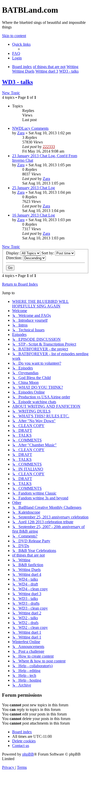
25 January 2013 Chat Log (33, 188)
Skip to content (14, 36)
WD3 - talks (17, 82)
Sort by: (48, 253)
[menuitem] (16, 53)
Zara (21, 133)
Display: (13, 253)
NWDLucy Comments (30, 128)
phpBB (28, 754)
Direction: (14, 258)
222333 (49, 146)
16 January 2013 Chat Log (33, 215)
